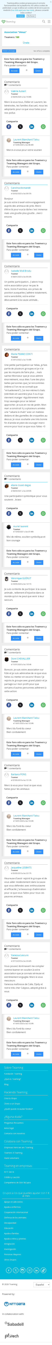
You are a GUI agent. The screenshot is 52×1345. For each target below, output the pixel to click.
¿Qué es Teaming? (12, 1079)
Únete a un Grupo (12, 1103)
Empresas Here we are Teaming (18, 1147)
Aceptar (20, 16)
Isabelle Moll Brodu (21, 270)
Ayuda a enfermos (12, 1207)
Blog (6, 1084)
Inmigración (9, 1243)
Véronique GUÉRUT (21, 578)
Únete (26, 42)
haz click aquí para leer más (22, 10)
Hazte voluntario (11, 1158)
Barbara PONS (18, 774)
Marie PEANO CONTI (22, 354)
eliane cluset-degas (21, 485)
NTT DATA (9, 1172)
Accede (14, 70)
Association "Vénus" (15, 32)
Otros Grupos (10, 1259)
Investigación (10, 1249)
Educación (8, 1228)
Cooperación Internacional (16, 1212)
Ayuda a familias (11, 1233)
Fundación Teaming (13, 1073)
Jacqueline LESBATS (21, 867)
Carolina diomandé (21, 187)
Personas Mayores (12, 1254)
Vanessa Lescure (19, 955)
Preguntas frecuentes (13, 1122)
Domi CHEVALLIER (20, 658)
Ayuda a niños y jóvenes (15, 1238)
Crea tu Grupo (10, 1098)
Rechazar (31, 16)
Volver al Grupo (9, 51)
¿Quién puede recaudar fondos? (18, 1109)
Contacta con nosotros (14, 1133)
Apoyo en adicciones (13, 1201)
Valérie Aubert (18, 91)
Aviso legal (9, 1128)
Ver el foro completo (42, 51)
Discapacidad (10, 1222)
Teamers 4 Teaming (13, 1152)
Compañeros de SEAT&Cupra (17, 1182)
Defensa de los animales (15, 1217)
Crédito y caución (12, 1177)
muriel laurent (20, 526)
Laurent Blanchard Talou (26, 139)
